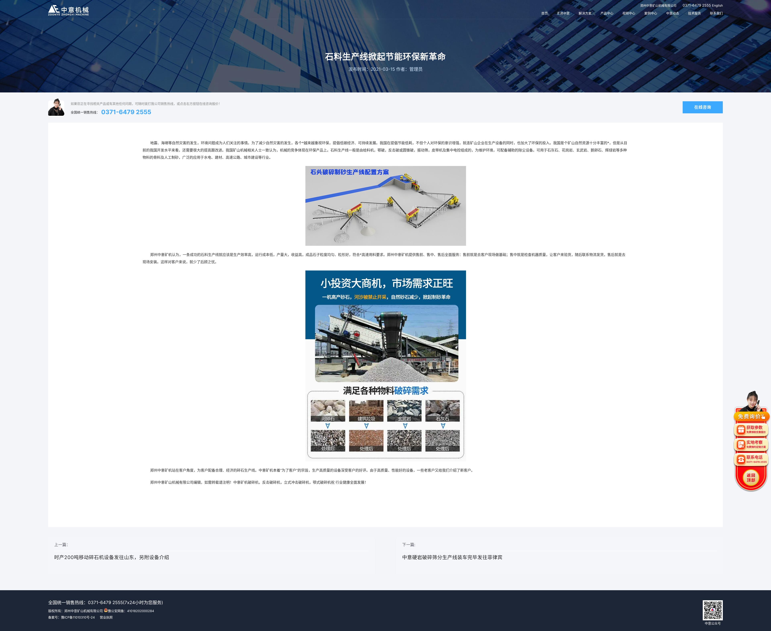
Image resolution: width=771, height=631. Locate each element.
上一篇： (111, 551)
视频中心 (628, 13)
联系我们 (716, 13)
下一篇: (452, 551)
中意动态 (672, 13)
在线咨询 (702, 107)
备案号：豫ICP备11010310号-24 (71, 617)
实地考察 (756, 444)
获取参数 (756, 429)
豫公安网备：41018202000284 (131, 611)
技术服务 (694, 13)
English (717, 5)
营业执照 (106, 617)
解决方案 (585, 13)
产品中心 (607, 13)
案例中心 (650, 13)
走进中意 (563, 13)
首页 (544, 13)
